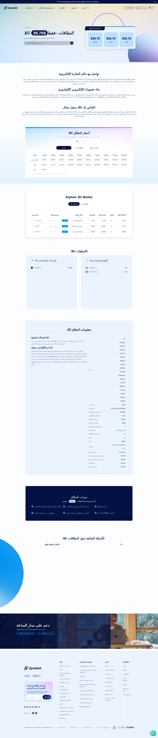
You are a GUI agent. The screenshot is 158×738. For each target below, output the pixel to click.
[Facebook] (25, 707)
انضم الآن (47, 697)
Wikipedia (122, 452)
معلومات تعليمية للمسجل (87, 727)
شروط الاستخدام (74, 727)
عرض (65, 220)
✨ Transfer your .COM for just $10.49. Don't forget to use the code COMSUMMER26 (78, 2)
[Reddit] (39, 707)
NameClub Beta (85, 707)
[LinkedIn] (30, 707)
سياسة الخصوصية (61, 727)
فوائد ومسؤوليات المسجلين (104, 727)
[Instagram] (27, 707)
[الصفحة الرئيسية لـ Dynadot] (10, 7)
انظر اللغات (119, 430)
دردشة (46, 633)
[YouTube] (36, 707)
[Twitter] (33, 707)
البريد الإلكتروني (26, 633)
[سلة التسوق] (151, 7)
